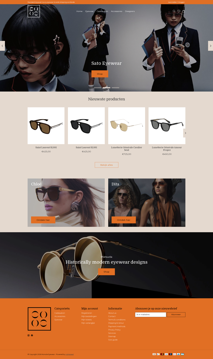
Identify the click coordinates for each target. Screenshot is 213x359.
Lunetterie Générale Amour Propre (167, 148)
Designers (130, 11)
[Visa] (166, 354)
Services (112, 333)
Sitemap (112, 336)
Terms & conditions (116, 320)
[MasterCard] (162, 354)
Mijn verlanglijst (88, 323)
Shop (79, 74)
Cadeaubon (102, 11)
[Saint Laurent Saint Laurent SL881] (46, 125)
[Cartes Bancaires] (182, 354)
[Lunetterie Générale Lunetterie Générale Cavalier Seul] (126, 125)
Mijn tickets (86, 320)
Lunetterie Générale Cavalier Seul (126, 148)
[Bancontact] (158, 354)
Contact (111, 316)
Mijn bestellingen (89, 316)
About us (112, 313)
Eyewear (89, 11)
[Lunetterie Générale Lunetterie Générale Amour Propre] (167, 125)
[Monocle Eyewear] (34, 11)
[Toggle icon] (174, 11)
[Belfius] (174, 354)
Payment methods (116, 326)
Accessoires (116, 11)
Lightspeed (69, 354)
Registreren (86, 313)
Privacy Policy (114, 330)
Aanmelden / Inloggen (176, 2)
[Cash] (154, 354)
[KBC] (178, 354)
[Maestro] (170, 354)
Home (79, 11)
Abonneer (176, 314)
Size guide (113, 340)
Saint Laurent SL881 (46, 147)
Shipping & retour (116, 323)
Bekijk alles (106, 165)
